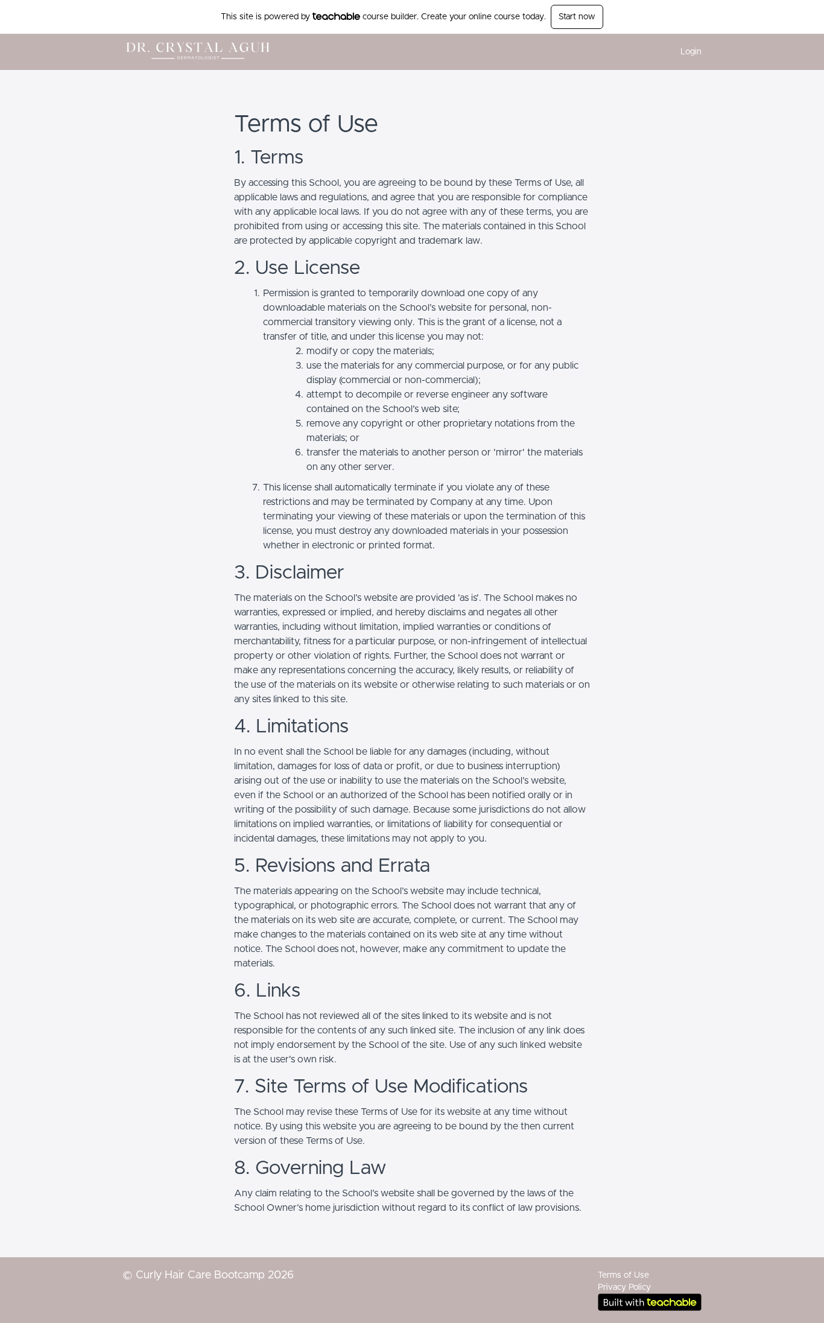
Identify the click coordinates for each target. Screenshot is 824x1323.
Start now (577, 17)
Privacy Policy (624, 1287)
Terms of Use (623, 1275)
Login (691, 52)
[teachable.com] (336, 16)
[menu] (686, 52)
